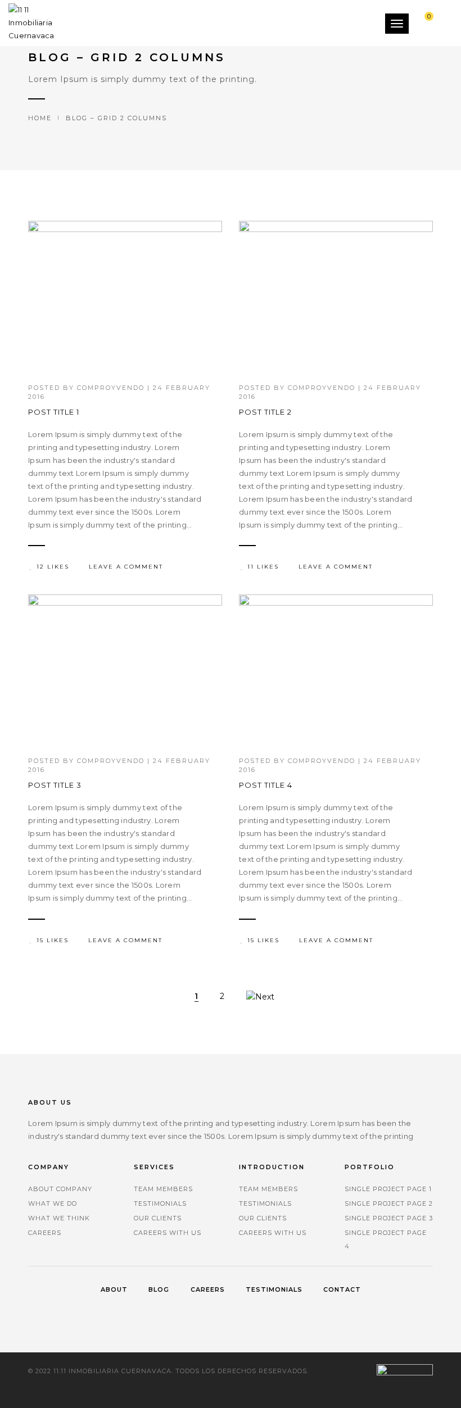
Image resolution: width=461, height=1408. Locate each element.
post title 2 (265, 411)
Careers (44, 1233)
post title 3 (55, 784)
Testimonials (160, 1203)
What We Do (52, 1203)
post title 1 (53, 411)
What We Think (59, 1218)
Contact (342, 1289)
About (114, 1289)
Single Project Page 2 (389, 1203)
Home (40, 118)
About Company (60, 1189)
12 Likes (53, 566)
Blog (158, 1289)
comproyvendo (110, 388)
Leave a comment (126, 566)
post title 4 (265, 784)
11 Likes (263, 566)
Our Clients (158, 1218)
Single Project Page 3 (389, 1218)
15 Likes (53, 940)
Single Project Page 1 (388, 1189)
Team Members (163, 1189)
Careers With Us (167, 1233)
